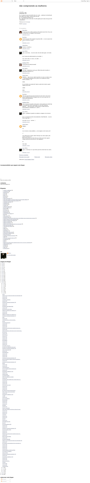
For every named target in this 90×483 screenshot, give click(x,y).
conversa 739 (4, 355)
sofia (4, 240)
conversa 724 (4, 397)
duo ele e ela (5, 211)
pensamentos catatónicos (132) (7, 394)
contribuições (5, 203)
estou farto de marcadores (7, 213)
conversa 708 (4, 437)
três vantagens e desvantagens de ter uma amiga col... (11, 443)
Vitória (23, 45)
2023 (3, 264)
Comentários (4, 481)
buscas (4, 197)
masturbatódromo (5, 352)
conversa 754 (22, 13)
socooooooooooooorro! (6, 322)
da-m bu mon (4, 332)
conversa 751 (4, 325)
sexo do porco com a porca (7, 309)
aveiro (4, 193)
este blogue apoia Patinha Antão (7, 306)
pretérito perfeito (5, 374)
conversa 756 (4, 307)
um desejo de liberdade (6, 439)
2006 (3, 474)
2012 (3, 276)
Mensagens (4, 479)
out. (3, 286)
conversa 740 (4, 353)
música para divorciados (7, 225)
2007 (3, 473)
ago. (3, 288)
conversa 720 (4, 406)
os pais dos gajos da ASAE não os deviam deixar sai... (11, 379)
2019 (3, 267)
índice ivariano (5, 215)
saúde (4, 236)
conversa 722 (4, 402)
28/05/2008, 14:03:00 (26, 48)
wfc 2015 (4, 246)
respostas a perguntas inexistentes (9, 235)
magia (3, 317)
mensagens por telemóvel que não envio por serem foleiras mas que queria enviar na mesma (19, 218)
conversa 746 (4, 337)
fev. (3, 470)
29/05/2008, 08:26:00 (26, 91)
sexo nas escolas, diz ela (6, 429)
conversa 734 (4, 370)
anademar (24, 62)
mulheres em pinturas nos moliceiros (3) (9, 314)
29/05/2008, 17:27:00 (26, 152)
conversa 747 (4, 336)
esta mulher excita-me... (6, 345)
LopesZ (23, 75)
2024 (3, 263)
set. (3, 287)
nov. (3, 284)
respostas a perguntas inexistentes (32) (9, 454)
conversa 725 (4, 393)
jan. (3, 471)
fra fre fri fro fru (4, 334)
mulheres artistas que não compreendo (10, 219)
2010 (3, 279)
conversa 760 (4, 298)
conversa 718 (4, 412)
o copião (3, 395)
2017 (3, 269)
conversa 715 (4, 417)
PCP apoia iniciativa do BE (6, 424)
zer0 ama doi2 (5, 248)
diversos (4, 208)
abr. (3, 467)
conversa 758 (4, 303)
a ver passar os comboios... (7, 451)
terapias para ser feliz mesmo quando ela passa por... (11, 328)
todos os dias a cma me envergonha (8, 391)
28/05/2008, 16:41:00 (26, 60)
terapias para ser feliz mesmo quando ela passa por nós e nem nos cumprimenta (17, 242)
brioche (3, 363)
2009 (3, 280)
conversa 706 (4, 444)
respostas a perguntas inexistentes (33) (9, 428)
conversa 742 (4, 344)
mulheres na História (6, 221)
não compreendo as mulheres (33, 6)
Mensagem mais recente (24, 156)
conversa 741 (4, 351)
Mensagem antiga (48, 156)
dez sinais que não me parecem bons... (9, 390)
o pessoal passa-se (5, 367)
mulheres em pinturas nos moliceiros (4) (9, 310)
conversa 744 (4, 341)
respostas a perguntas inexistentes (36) (9, 348)
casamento (4, 414)
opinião (4, 228)
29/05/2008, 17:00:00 (26, 145)
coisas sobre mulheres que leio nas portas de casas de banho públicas (15, 199)
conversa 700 (4, 459)
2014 (3, 273)
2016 (3, 271)
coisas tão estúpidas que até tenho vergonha (11, 200)
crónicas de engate (6, 206)
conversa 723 (4, 401)
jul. (3, 290)
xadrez (4, 247)
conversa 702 (4, 455)
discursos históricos (6, 207)
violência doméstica (6, 243)
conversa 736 (4, 364)
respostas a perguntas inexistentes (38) (9, 302)
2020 (3, 265)
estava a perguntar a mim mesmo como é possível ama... (12, 330)
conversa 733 (4, 372)
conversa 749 (4, 329)
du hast (3, 321)
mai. (3, 292)
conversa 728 (4, 386)
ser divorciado (5, 239)
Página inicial (37, 156)
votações (4, 244)
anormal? (3, 418)
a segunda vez (5, 191)
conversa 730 (4, 382)
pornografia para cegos (6, 421)
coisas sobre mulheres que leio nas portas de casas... (11, 409)
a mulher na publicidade (7, 190)
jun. (3, 291)
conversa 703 (4, 448)
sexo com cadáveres (6, 398)
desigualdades (4, 340)
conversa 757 (4, 305)
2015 (3, 272)
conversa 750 (4, 326)
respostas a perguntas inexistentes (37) (9, 315)
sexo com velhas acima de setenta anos (9, 368)
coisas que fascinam (6, 198)
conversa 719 (4, 410)
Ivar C (23, 51)
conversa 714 (4, 420)
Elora (23, 30)
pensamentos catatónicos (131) (7, 456)
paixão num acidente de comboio (8, 376)
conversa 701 (4, 458)
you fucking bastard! (5, 375)
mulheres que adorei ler (7, 222)
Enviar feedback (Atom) (29, 159)
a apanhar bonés (5, 466)
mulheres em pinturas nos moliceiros (9, 220)
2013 (3, 275)
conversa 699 (4, 463)
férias (4, 214)
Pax (23, 37)
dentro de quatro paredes (6, 436)
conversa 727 (4, 387)
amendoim (4, 405)
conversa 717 (4, 413)
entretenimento (5, 212)
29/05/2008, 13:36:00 (26, 109)
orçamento (5, 229)
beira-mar (5, 196)
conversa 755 (4, 311)
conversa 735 (4, 366)
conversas (25, 23)
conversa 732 (4, 378)
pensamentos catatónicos (7, 233)
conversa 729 (4, 383)
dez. (3, 283)
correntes (5, 205)
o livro (4, 227)
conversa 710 (4, 432)
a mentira (3, 462)
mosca (3, 294)
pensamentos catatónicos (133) (7, 371)
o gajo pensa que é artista (7, 226)
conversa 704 (4, 447)
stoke (4, 241)
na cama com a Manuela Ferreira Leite (8, 347)
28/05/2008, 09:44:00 (26, 34)
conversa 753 (4, 318)
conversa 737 (4, 360)
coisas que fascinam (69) (6, 349)
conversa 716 (4, 416)
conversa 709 (4, 435)
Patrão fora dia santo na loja (8, 232)
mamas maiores (5, 452)
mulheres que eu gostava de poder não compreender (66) (12, 295)
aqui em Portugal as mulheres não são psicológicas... (11, 359)
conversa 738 (4, 356)
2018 (3, 268)
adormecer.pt (5, 192)
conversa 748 (4, 333)
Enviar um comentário (23, 155)
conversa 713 (4, 425)
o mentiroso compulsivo (6, 299)
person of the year (6, 234)
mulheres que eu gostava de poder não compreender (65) (12, 440)
